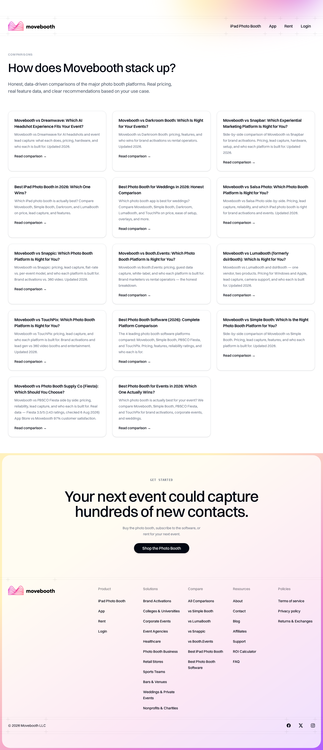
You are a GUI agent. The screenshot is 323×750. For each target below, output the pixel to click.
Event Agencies (155, 631)
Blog (236, 621)
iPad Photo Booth (245, 26)
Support (239, 641)
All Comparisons (201, 601)
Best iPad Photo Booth (205, 651)
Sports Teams (154, 671)
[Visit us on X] (301, 725)
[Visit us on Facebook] (289, 725)
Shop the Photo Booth (161, 548)
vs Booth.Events (200, 641)
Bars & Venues (155, 682)
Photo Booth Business (160, 651)
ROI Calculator (244, 651)
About (238, 601)
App (272, 26)
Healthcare (152, 641)
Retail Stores (153, 661)
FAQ (236, 661)
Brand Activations (157, 601)
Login (306, 26)
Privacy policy (289, 611)
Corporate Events (157, 621)
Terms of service (291, 601)
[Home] (31, 26)
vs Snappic (196, 631)
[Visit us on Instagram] (313, 725)
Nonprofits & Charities (160, 708)
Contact (239, 611)
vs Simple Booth (200, 611)
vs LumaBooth (199, 621)
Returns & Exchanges (295, 621)
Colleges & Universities (161, 611)
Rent (288, 26)
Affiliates (240, 631)
